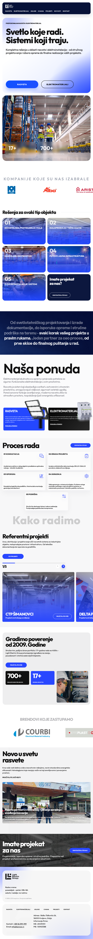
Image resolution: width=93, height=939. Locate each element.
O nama (41, 11)
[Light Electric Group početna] (9, 6)
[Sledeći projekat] (63, 566)
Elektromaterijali (21, 11)
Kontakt (66, 11)
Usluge (33, 11)
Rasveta (8, 11)
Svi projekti (13, 556)
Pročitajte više (16, 665)
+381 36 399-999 (20, 924)
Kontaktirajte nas (60, 295)
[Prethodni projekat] (57, 566)
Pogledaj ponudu (11, 426)
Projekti (49, 11)
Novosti (57, 11)
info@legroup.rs (18, 927)
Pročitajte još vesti (11, 777)
